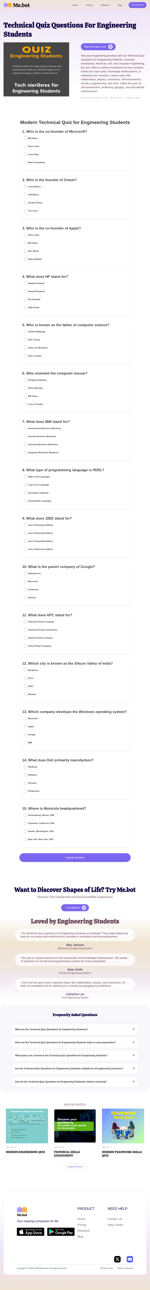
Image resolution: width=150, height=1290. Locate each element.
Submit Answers (75, 857)
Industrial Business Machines (43, 444)
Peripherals (33, 791)
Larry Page (33, 154)
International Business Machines (44, 428)
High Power (34, 307)
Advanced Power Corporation (43, 630)
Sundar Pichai (35, 202)
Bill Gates (33, 138)
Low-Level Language (38, 485)
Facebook (33, 589)
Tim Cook (33, 211)
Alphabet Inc (34, 573)
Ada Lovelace (35, 356)
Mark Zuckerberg (36, 162)
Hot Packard (34, 299)
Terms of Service (125, 1268)
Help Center (115, 1224)
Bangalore (33, 670)
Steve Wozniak (35, 388)
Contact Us (115, 1218)
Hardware (33, 767)
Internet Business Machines (42, 436)
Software (32, 775)
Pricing (81, 1224)
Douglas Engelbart (37, 380)
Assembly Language (38, 493)
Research (83, 1230)
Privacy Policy (106, 1268)
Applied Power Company (40, 638)
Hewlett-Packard (36, 283)
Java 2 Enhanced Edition (40, 533)
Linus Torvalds (35, 404)
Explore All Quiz (75, 1166)
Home (81, 1218)
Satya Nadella (35, 259)
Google (31, 734)
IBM (30, 742)
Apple (31, 726)
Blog (80, 1236)
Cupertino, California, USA (41, 823)
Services (32, 783)
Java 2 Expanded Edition (40, 541)
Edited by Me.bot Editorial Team (94, 97)
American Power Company (41, 622)
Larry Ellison (34, 186)
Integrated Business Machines (43, 452)
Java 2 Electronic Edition (40, 549)
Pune (30, 678)
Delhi (30, 686)
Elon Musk (33, 251)
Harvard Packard (36, 291)
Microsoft (33, 581)
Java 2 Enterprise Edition (40, 525)
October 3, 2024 (133, 98)
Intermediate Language (39, 501)
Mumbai (32, 694)
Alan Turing (34, 339)
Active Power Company (39, 646)
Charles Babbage (36, 331)
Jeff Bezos (33, 194)
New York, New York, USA (40, 839)
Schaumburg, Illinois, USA (41, 815)
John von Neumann (38, 348)
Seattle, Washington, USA (41, 831)
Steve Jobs (33, 146)
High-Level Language (39, 476)
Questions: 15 (117, 97)
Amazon (32, 597)
